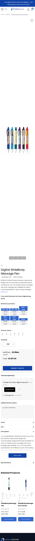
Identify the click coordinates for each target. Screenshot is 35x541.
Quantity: (4, 340)
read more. (4, 292)
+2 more (24, 498)
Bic (2, 265)
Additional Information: (9, 403)
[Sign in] (28, 9)
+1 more (7, 498)
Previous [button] (12, 258)
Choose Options (9, 519)
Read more (17, 455)
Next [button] (22, 258)
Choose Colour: (7, 330)
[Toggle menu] (2, 9)
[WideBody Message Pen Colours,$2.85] (25, 484)
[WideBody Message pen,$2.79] (9, 484)
